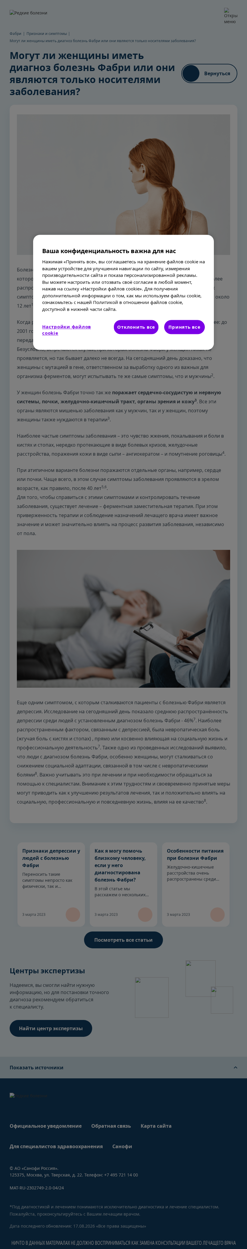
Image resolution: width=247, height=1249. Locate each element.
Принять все (184, 327)
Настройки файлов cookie (66, 330)
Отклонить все (136, 327)
